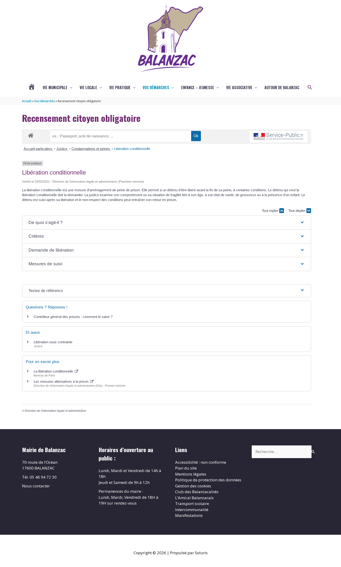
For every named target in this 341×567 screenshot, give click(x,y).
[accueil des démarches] (31, 134)
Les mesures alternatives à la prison (61, 381)
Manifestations (189, 515)
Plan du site (186, 468)
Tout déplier (297, 211)
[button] (310, 87)
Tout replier (270, 211)
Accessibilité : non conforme (200, 462)
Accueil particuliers (38, 149)
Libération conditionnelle (132, 149)
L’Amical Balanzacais (194, 497)
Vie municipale (55, 87)
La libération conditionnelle (54, 371)
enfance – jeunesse (197, 87)
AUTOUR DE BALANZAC (281, 87)
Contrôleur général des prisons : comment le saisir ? (73, 317)
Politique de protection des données (208, 480)
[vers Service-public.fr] (279, 136)
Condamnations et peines (91, 149)
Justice (62, 149)
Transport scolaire (192, 503)
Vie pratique (120, 87)
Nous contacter (36, 486)
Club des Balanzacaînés (197, 491)
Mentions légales (190, 474)
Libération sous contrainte (53, 342)
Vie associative (239, 87)
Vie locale (88, 87)
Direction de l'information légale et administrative (55, 410)
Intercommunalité (191, 509)
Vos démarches (156, 87)
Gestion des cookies (193, 486)
